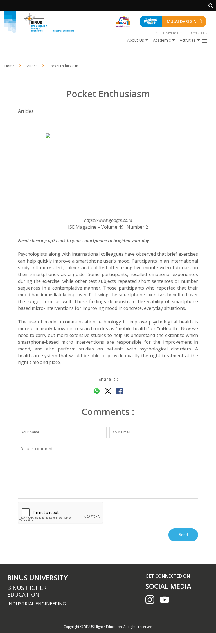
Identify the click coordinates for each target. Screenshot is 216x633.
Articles (31, 65)
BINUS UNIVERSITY (167, 32)
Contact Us (199, 32)
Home (9, 65)
